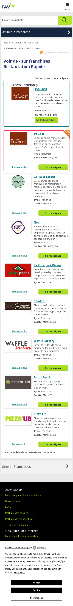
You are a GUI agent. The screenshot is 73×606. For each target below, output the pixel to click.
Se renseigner (46, 120)
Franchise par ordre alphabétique (23, 495)
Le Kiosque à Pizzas (47, 265)
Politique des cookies (16, 512)
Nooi (37, 222)
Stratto (39, 301)
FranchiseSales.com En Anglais (21, 536)
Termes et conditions (16, 525)
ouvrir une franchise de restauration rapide (29, 452)
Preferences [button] (19, 572)
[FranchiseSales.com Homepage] (8, 7)
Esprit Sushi (42, 377)
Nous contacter (13, 501)
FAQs (8, 507)
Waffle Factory (44, 341)
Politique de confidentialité (19, 518)
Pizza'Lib (40, 414)
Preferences (36, 598)
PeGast (41, 89)
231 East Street (44, 177)
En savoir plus (46, 115)
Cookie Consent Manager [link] (17, 547)
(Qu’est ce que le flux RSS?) (56, 52)
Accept (36, 583)
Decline (36, 590)
